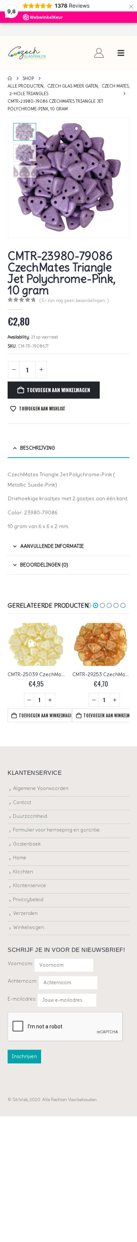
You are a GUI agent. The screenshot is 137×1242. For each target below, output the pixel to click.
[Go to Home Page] (10, 78)
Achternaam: (22, 981)
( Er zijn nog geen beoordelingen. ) (74, 300)
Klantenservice (29, 885)
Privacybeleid (28, 899)
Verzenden (25, 913)
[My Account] (99, 53)
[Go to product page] (36, 644)
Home (19, 857)
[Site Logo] (27, 53)
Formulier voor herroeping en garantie (56, 830)
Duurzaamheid (30, 816)
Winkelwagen (28, 927)
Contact (22, 802)
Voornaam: (20, 963)
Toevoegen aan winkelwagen (58, 390)
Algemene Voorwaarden (40, 788)
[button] (121, 52)
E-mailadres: (22, 998)
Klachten (23, 871)
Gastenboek (27, 844)
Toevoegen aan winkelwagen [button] (45, 715)
